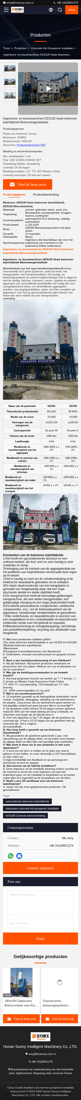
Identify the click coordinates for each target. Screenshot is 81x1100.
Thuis (6, 48)
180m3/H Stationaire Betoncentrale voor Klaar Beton (16, 1003)
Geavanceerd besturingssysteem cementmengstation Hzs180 (51, 1003)
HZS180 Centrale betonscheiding (25, 815)
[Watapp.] (11, 856)
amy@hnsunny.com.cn (20, 2)
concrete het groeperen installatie (52, 48)
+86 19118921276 (67, 2)
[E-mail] (19, 855)
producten (20, 48)
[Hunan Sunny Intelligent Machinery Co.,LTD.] (18, 9)
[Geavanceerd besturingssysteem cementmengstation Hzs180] (55, 982)
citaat (71, 9)
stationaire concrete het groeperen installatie (32, 808)
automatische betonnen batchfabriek (27, 801)
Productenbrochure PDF (31, 144)
